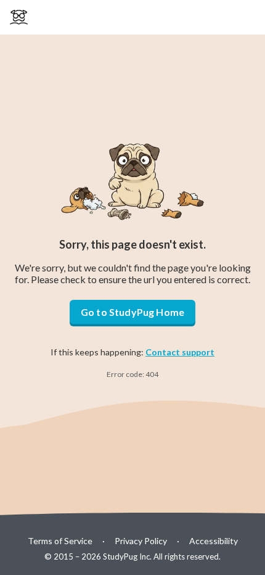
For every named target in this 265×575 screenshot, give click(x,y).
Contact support (179, 352)
